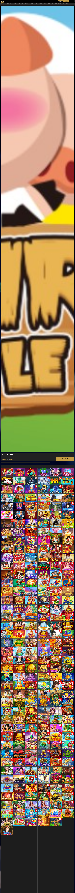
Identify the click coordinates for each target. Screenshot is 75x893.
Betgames (50, 3)
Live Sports (8, 3)
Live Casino (20, 3)
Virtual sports (38, 3)
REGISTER (66, 1)
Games (45, 3)
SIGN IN (60, 1)
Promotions (65, 3)
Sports (14, 3)
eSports (31, 3)
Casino (26, 3)
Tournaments (58, 3)
